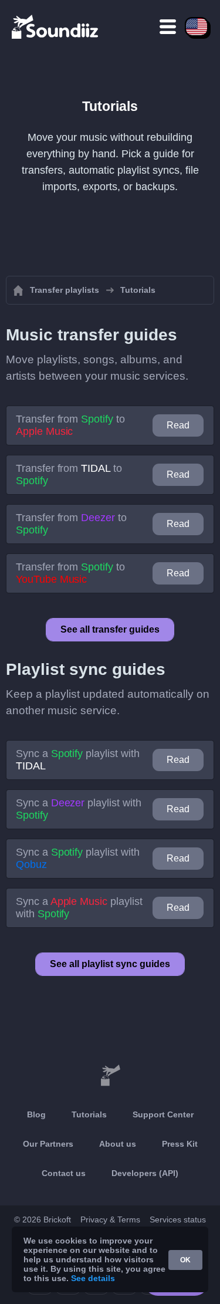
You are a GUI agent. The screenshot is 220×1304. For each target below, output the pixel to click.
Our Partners (48, 1143)
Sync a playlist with (78, 760)
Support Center (163, 1114)
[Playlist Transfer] (56, 26)
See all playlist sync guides (110, 964)
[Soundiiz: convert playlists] (110, 1075)
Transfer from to (70, 425)
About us (117, 1143)
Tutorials (89, 1114)
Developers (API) (144, 1173)
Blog (36, 1114)
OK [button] (185, 1260)
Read (178, 425)
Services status (178, 1219)
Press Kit (180, 1143)
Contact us (64, 1173)
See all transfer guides (110, 629)
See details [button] (93, 1278)
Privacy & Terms (110, 1219)
